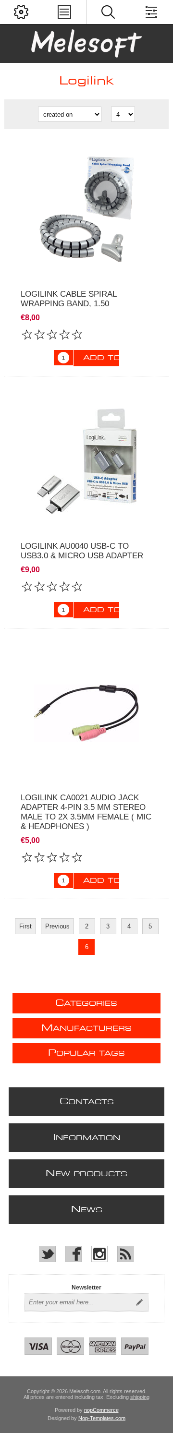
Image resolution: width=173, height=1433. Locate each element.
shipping (139, 1397)
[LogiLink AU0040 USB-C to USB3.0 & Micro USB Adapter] (86, 461)
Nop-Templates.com (101, 1418)
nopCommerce (101, 1410)
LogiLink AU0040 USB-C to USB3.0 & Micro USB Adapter (82, 551)
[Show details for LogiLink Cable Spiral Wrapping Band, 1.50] (86, 209)
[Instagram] (99, 1254)
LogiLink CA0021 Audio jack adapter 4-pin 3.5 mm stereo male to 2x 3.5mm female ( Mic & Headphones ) (86, 812)
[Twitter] (47, 1254)
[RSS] (125, 1254)
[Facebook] (73, 1254)
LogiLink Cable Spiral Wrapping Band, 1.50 (68, 298)
